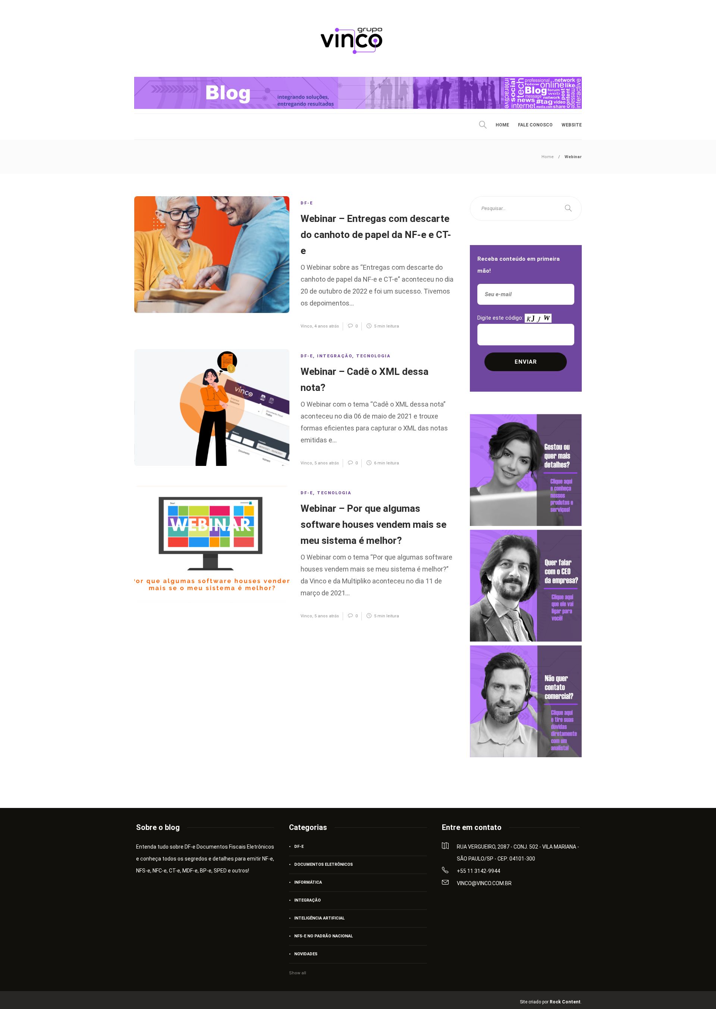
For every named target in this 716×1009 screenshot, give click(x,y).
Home (502, 125)
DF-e (307, 203)
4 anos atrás (326, 326)
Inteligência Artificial (319, 918)
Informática (308, 882)
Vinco (306, 326)
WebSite (572, 125)
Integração (334, 356)
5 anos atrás (326, 463)
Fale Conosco (535, 125)
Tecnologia (373, 356)
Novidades (305, 954)
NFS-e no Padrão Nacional (323, 936)
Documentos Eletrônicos (323, 864)
